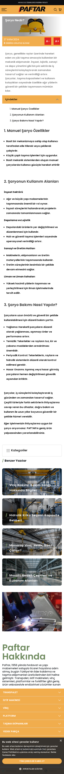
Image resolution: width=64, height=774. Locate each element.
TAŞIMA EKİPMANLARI (15, 723)
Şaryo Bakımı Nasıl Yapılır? (28, 120)
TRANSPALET (10, 692)
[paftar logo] (32, 9)
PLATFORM (9, 715)
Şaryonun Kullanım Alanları (28, 114)
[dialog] (32, 756)
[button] (32, 769)
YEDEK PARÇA (11, 731)
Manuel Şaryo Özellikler (25, 109)
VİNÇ (6, 708)
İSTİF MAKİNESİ (11, 700)
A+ (57, 41)
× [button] (61, 741)
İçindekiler (11, 99)
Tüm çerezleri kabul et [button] (32, 761)
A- (48, 41)
